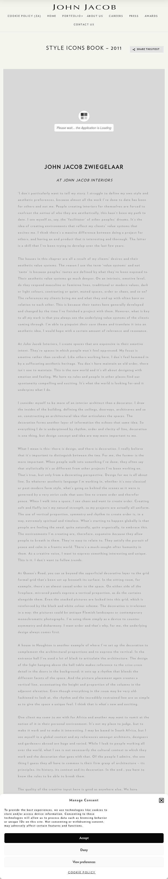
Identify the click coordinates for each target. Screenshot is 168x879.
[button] (161, 800)
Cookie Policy (82, 872)
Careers (116, 16)
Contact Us (84, 24)
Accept (84, 838)
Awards (151, 16)
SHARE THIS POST (148, 49)
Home (51, 16)
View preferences (84, 862)
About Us (95, 16)
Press (134, 16)
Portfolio (71, 16)
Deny (84, 850)
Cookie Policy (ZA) (24, 16)
